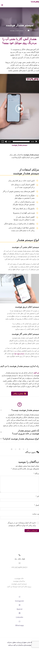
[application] (19, 109)
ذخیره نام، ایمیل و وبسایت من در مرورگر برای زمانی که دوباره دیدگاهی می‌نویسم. (22, 523)
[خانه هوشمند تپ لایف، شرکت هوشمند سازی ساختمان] (35, 2)
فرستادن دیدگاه (32, 531)
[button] (19, 109)
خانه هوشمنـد (19, 578)
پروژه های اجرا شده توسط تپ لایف (19, 586)
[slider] (21, 141)
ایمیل (36, 505)
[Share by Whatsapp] (15, 449)
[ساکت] (6, 142)
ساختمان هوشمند (19, 581)
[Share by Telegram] (11, 449)
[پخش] (36, 142)
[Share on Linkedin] (19, 449)
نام (37, 496)
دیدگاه (36, 473)
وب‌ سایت (35, 514)
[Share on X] (23, 449)
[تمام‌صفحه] (3, 142)
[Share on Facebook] (27, 449)
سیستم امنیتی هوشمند (19, 584)
